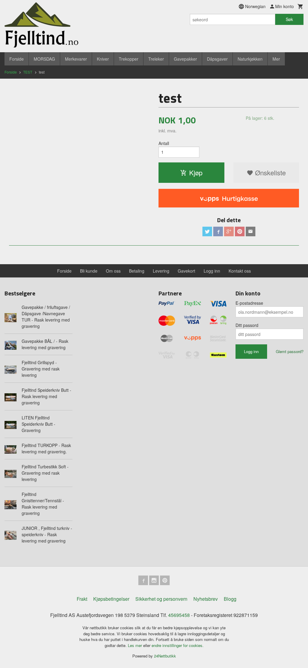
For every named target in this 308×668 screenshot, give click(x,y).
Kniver (103, 59)
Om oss (113, 271)
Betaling (136, 271)
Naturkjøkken (250, 59)
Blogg (230, 598)
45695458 (179, 615)
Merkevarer (76, 59)
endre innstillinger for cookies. (178, 645)
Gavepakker (185, 59)
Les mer (135, 645)
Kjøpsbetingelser (111, 598)
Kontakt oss (240, 271)
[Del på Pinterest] (240, 231)
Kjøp (195, 172)
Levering (161, 271)
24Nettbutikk (165, 656)
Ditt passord (247, 325)
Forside (16, 59)
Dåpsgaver (217, 59)
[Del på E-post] (250, 231)
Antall (164, 143)
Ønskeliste (269, 172)
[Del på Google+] (229, 231)
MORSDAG (44, 59)
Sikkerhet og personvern (161, 598)
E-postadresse (249, 303)
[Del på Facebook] (218, 231)
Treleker (156, 59)
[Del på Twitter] (207, 231)
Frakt (82, 598)
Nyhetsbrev (205, 598)
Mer (276, 59)
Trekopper (128, 59)
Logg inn (212, 271)
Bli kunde (88, 271)
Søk (289, 19)
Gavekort (186, 271)
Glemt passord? (289, 351)
